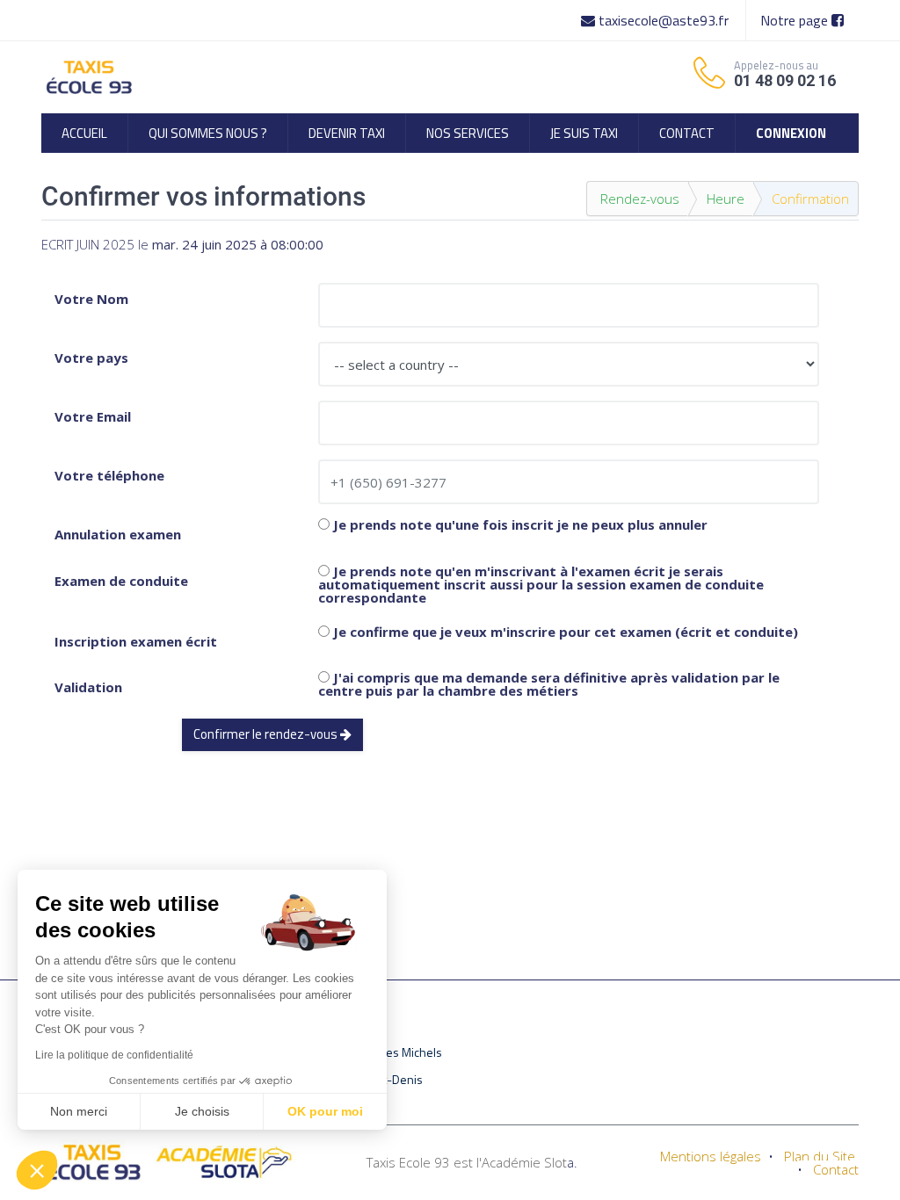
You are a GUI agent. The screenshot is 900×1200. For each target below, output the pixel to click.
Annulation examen (117, 534)
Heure (725, 198)
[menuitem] (84, 133)
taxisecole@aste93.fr (663, 20)
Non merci (78, 1111)
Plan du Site (819, 1156)
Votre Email (92, 416)
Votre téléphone (109, 475)
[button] (37, 1170)
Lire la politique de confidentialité (114, 1055)
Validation (88, 687)
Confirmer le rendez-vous (266, 734)
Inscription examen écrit (135, 641)
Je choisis (202, 1111)
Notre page (795, 20)
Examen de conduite (121, 580)
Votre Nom (91, 298)
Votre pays (91, 357)
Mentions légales (710, 1156)
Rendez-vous (639, 198)
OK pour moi (325, 1111)
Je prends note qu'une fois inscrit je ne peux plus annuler (519, 524)
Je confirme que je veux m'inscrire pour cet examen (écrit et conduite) (564, 632)
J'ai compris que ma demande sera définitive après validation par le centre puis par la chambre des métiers (549, 684)
